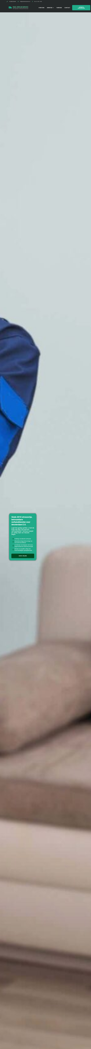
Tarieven (59, 7)
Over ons (41, 7)
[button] (81, 7)
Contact (67, 7)
